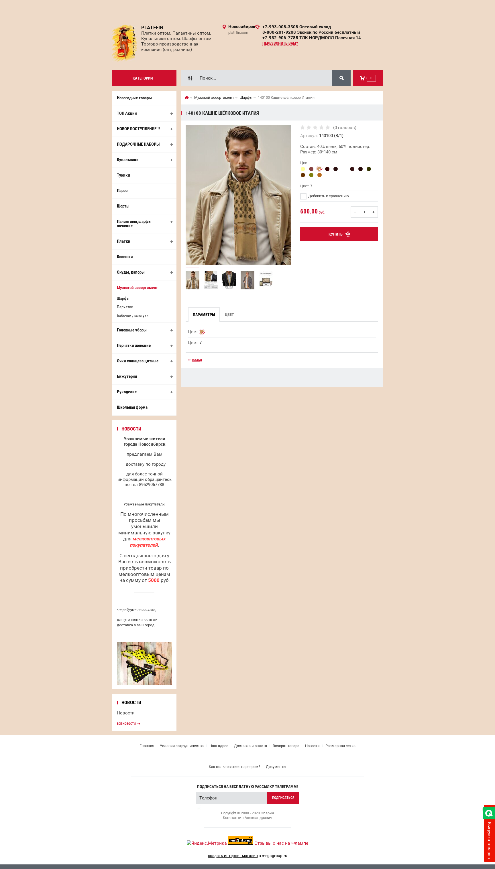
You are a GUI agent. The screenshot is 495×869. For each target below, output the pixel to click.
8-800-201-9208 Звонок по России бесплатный (311, 32)
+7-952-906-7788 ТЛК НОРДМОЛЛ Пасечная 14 (311, 37)
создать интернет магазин (233, 855)
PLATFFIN (152, 27)
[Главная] (186, 97)
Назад (197, 360)
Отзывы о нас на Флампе (281, 843)
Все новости (126, 723)
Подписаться (283, 798)
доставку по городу (146, 464)
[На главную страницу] (124, 43)
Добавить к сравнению (328, 196)
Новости (126, 713)
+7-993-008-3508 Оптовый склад (296, 26)
